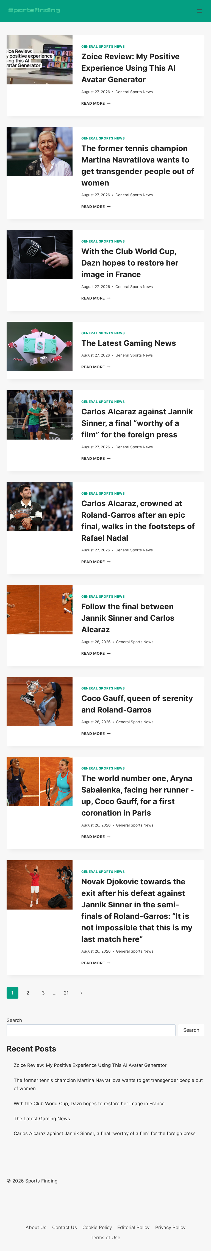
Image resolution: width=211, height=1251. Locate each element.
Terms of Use (105, 1237)
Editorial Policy (133, 1227)
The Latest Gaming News (128, 343)
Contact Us (64, 1227)
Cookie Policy (97, 1227)
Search (14, 1020)
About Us (36, 1227)
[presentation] (40, 59)
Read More (96, 103)
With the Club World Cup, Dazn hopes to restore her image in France (129, 263)
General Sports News (103, 46)
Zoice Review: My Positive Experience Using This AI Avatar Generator (130, 68)
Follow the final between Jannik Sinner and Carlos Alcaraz (127, 618)
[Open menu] (199, 11)
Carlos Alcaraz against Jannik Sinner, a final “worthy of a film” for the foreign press (137, 423)
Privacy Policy (170, 1227)
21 (66, 993)
